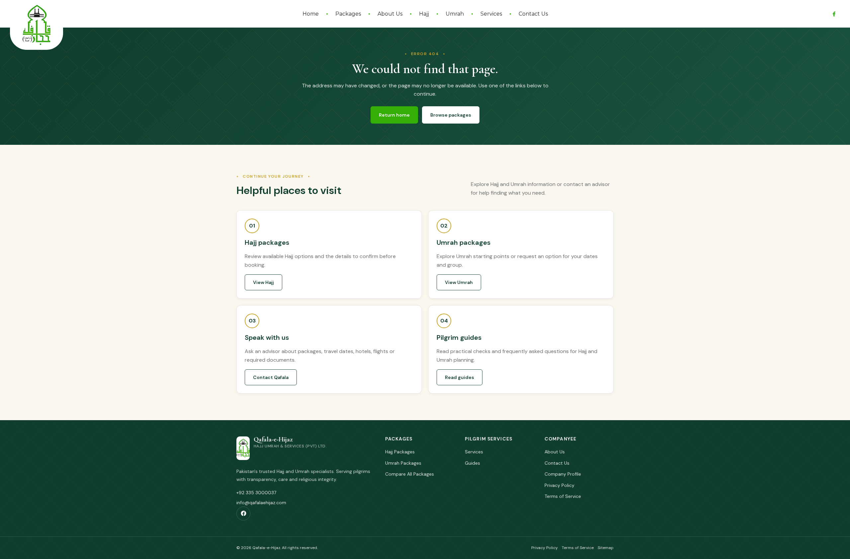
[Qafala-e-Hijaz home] (36, 25)
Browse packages (450, 115)
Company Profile (563, 474)
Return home (394, 115)
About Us (390, 14)
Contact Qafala (271, 377)
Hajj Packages (400, 452)
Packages (348, 14)
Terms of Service (563, 496)
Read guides (459, 377)
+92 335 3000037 (256, 493)
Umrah (455, 14)
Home (310, 14)
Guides (472, 463)
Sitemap (606, 547)
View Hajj (263, 282)
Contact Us (533, 14)
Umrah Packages (403, 463)
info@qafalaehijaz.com (261, 503)
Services (491, 14)
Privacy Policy (559, 485)
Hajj (424, 14)
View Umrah (459, 282)
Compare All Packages (409, 474)
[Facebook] (834, 14)
